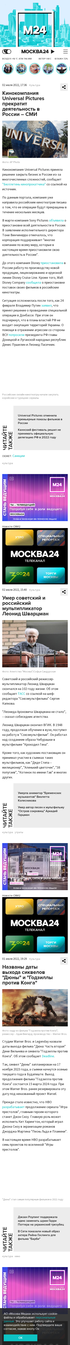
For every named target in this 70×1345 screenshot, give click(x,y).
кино (17, 1256)
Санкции (19, 456)
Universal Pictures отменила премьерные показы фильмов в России (40, 419)
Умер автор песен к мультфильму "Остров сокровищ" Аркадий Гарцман (41, 811)
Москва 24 (35, 51)
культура (7, 463)
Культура (34, 85)
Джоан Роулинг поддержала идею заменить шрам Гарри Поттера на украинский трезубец (41, 1220)
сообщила (33, 282)
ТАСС (21, 693)
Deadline (48, 1056)
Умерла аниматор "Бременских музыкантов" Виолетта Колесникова (39, 796)
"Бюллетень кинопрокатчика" (24, 184)
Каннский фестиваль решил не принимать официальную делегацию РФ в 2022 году (39, 433)
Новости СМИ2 (11, 526)
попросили (16, 335)
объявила (56, 220)
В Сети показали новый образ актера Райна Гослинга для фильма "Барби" (39, 1235)
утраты (19, 832)
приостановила (52, 263)
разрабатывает (13, 1107)
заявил (46, 305)
